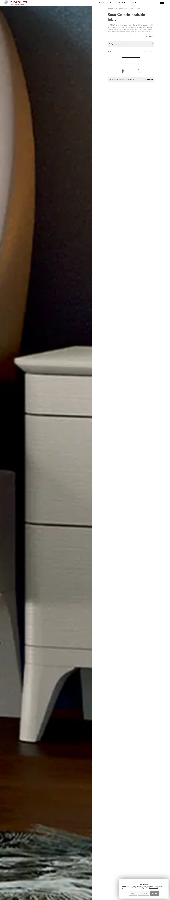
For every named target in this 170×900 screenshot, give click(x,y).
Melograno (123, 8)
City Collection (124, 3)
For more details (153, 888)
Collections (103, 3)
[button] (144, 3)
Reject (133, 893)
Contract (135, 3)
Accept (154, 893)
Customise (143, 893)
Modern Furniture (148, 52)
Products (113, 3)
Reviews (153, 3)
